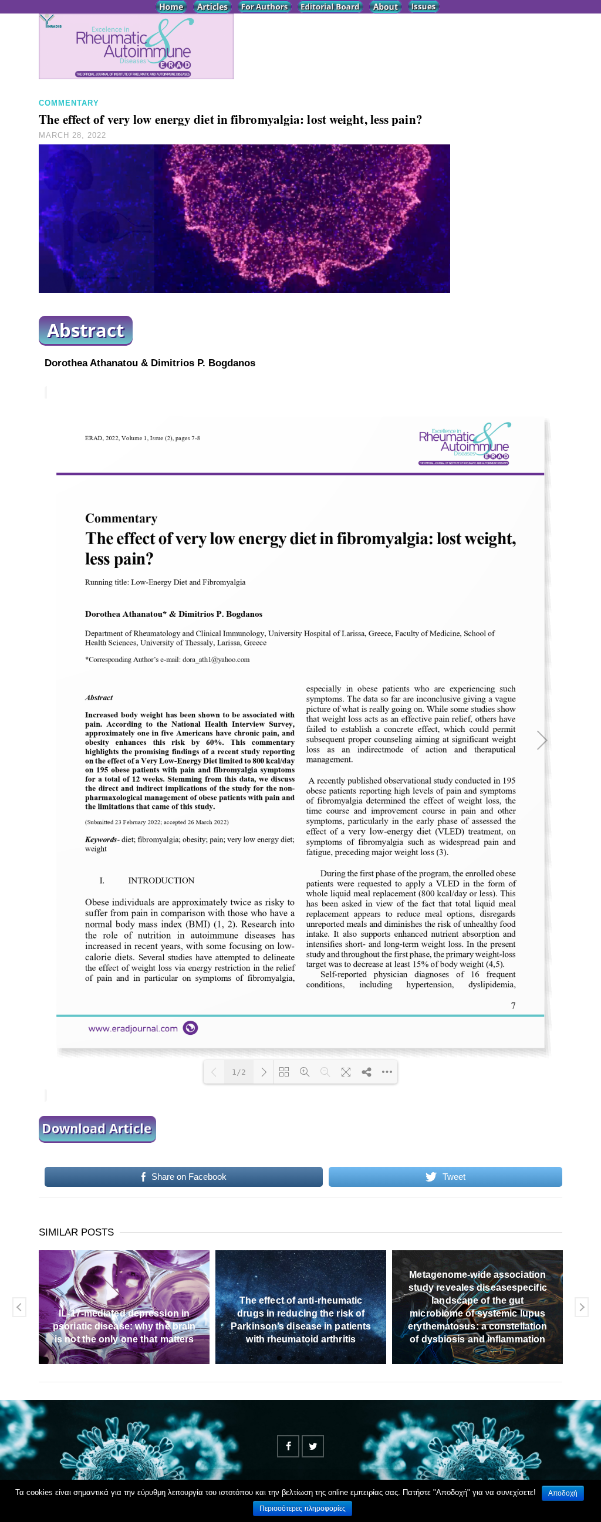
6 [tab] (321, 1358)
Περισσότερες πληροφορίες (302, 1508)
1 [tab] (251, 1358)
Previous (19, 1307)
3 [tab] (279, 1358)
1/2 (239, 1072)
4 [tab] (293, 1358)
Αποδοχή (563, 1493)
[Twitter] (313, 1446)
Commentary (69, 103)
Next (582, 1307)
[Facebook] (288, 1446)
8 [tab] (350, 1358)
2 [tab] (265, 1358)
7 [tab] (336, 1358)
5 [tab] (307, 1358)
